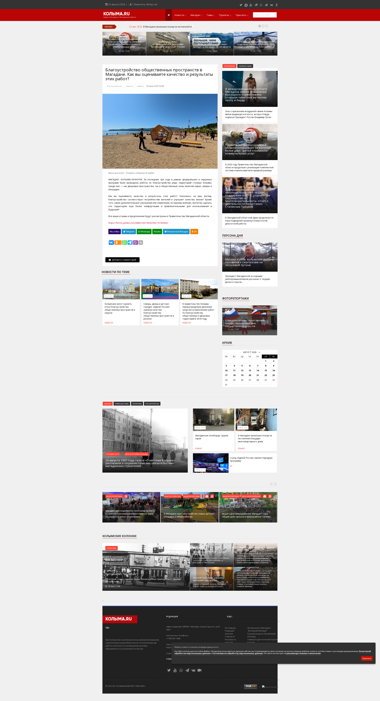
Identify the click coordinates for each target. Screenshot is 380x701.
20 (250, 375)
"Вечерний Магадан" (257, 630)
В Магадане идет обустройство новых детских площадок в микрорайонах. (189, 515)
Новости (179, 15)
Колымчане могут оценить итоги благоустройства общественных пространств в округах (120, 308)
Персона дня (232, 235)
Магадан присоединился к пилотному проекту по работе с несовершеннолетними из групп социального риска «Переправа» (130, 513)
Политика (137, 404)
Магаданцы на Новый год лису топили (209, 553)
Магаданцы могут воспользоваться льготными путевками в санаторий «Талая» (168, 44)
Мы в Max (114, 231)
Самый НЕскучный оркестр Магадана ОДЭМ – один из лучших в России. (209, 585)
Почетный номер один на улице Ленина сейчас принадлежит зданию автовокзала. (143, 580)
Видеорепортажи (114, 496)
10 (226, 370)
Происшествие (122, 404)
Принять (367, 658)
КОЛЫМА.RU (116, 14)
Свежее (107, 404)
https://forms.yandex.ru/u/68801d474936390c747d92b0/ (138, 222)
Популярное (229, 66)
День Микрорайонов (251, 496)
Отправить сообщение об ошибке (140, 173)
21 (257, 375)
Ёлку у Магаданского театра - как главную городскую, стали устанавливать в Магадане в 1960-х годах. (211, 560)
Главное (140, 86)
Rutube (157, 231)
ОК (195, 231)
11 (234, 370)
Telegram (129, 231)
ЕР (231, 466)
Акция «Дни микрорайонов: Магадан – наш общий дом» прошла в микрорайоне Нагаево (246, 515)
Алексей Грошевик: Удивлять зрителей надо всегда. (208, 579)
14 (257, 370)
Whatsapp (145, 231)
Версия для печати (116, 173)
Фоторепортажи (235, 298)
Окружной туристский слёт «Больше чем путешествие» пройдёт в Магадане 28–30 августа (212, 44)
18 (234, 375)
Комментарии (245, 66)
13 (250, 370)
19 (242, 375)
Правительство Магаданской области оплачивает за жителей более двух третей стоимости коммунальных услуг (124, 43)
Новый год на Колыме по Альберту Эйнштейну (255, 548)
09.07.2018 (187, 296)
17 (226, 375)
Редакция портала (229, 632)
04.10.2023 (148, 296)
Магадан (195, 15)
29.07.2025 (109, 296)
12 (242, 370)
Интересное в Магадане (259, 628)
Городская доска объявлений (261, 633)
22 (266, 375)
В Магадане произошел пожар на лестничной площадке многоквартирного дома (185, 26)
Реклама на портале (230, 641)
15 (266, 370)
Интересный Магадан (177, 231)
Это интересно (152, 404)
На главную (230, 628)
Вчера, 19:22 (243, 428)
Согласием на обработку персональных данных (238, 653)
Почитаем (111, 548)
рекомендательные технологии (303, 653)
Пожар (198, 448)
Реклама (251, 636)
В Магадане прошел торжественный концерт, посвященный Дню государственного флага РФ (245, 323)
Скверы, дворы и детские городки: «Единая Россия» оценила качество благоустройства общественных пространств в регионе (159, 311)
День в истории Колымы (136, 454)
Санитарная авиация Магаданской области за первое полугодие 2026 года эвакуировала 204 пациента (255, 44)
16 (273, 370)
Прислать (241, 15)
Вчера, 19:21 (200, 470)
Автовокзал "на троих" (121, 574)
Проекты (224, 15)
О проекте (230, 636)
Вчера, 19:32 (200, 428)
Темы (209, 15)
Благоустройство (114, 86)
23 (273, 375)
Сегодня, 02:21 (112, 454)
